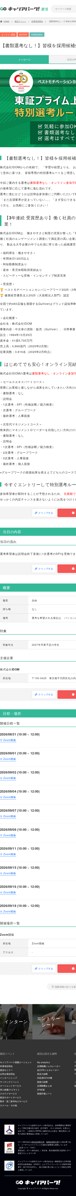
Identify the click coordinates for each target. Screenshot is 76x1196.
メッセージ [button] (24, 59)
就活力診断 (42, 1074)
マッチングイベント (9, 1082)
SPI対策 (41, 1089)
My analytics (43, 1062)
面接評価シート (44, 1093)
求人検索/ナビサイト (10, 1089)
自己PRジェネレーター (48, 1070)
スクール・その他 (8, 1105)
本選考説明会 (6, 1066)
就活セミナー (6, 1070)
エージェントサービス (10, 1085)
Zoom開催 (9, 740)
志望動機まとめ (44, 1085)
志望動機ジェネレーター (48, 1066)
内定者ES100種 (44, 1078)
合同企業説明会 (7, 1074)
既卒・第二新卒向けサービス (14, 1101)
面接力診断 (42, 1082)
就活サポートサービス (10, 1097)
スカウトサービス (8, 1093)
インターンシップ (8, 1078)
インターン (16, 1021)
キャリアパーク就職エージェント (16, 1062)
